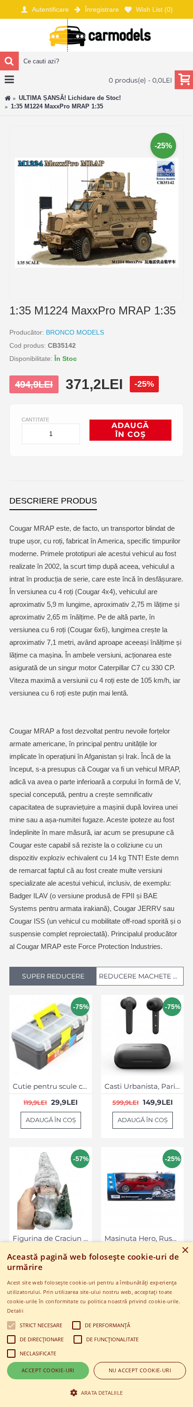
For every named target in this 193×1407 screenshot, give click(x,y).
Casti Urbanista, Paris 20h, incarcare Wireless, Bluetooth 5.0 (144, 1086)
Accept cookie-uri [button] (48, 1370)
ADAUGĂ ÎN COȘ (130, 430)
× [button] (184, 1250)
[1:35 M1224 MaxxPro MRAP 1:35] (96, 292)
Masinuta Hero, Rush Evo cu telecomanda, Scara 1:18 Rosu (144, 1238)
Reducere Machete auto (141, 976)
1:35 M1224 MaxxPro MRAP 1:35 (57, 106)
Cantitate (35, 419)
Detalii (15, 1310)
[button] (96, 1392)
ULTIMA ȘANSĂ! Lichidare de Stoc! (70, 97)
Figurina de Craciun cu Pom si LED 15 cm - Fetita (52, 1238)
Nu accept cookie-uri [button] (140, 1370)
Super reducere (53, 976)
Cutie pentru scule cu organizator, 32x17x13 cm (52, 1086)
